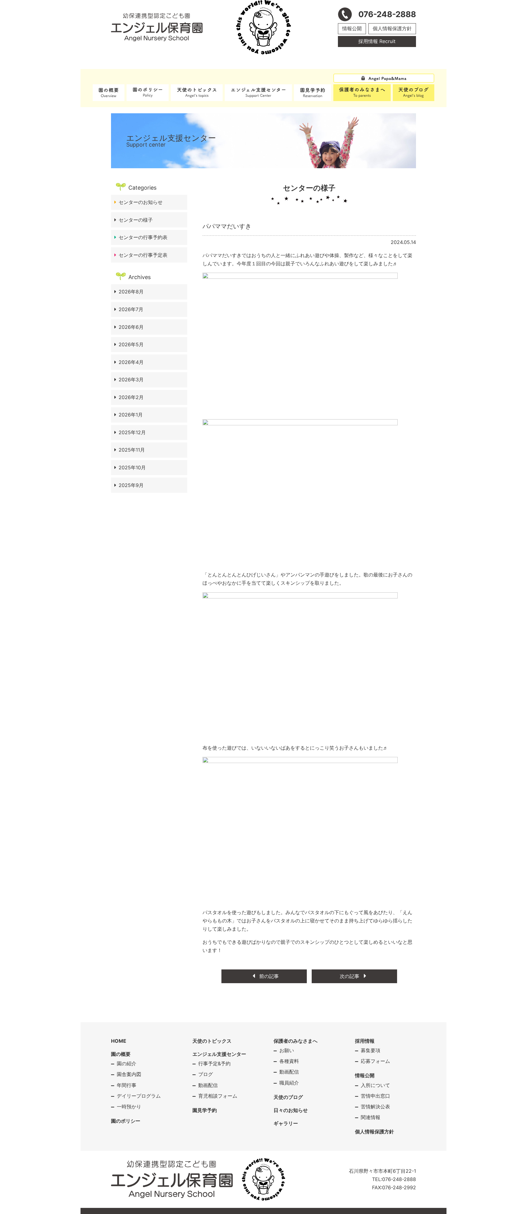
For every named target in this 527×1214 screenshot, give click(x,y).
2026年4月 (131, 362)
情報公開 (352, 28)
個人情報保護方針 (392, 28)
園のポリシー (125, 1121)
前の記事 (268, 976)
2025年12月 (132, 432)
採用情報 (365, 1041)
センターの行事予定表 (143, 255)
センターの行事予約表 (143, 237)
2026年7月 (131, 309)
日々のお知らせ (291, 1110)
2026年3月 (131, 379)
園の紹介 (126, 1063)
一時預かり (129, 1106)
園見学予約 (204, 1110)
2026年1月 (131, 415)
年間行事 (126, 1085)
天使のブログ (288, 1097)
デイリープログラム (139, 1096)
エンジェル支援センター (219, 1054)
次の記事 (350, 976)
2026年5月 (131, 344)
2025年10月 (132, 467)
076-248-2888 (399, 1179)
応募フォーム (375, 1061)
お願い (286, 1050)
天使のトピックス (211, 1041)
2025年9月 (131, 485)
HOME (118, 1041)
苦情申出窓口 (375, 1096)
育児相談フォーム (217, 1096)
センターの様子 (136, 220)
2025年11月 (132, 450)
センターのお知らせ (141, 202)
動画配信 (208, 1085)
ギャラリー (286, 1123)
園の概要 (121, 1054)
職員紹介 (289, 1083)
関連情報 (370, 1117)
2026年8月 (131, 292)
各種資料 (289, 1061)
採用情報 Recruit (377, 41)
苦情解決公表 (375, 1106)
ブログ (205, 1074)
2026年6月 (131, 327)
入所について (375, 1085)
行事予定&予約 (214, 1063)
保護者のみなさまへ (295, 1041)
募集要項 (370, 1050)
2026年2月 (131, 397)
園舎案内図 (129, 1074)
